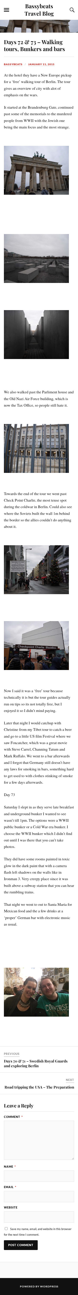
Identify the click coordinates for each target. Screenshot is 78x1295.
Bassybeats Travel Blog (39, 9)
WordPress (49, 1286)
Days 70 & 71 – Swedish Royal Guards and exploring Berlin (36, 1063)
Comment (13, 1117)
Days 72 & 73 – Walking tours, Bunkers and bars (34, 45)
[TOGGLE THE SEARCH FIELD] (71, 10)
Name (10, 1166)
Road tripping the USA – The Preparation (39, 1087)
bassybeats (13, 64)
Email (10, 1187)
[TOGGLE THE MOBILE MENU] (6, 10)
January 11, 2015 (41, 64)
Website (11, 1207)
